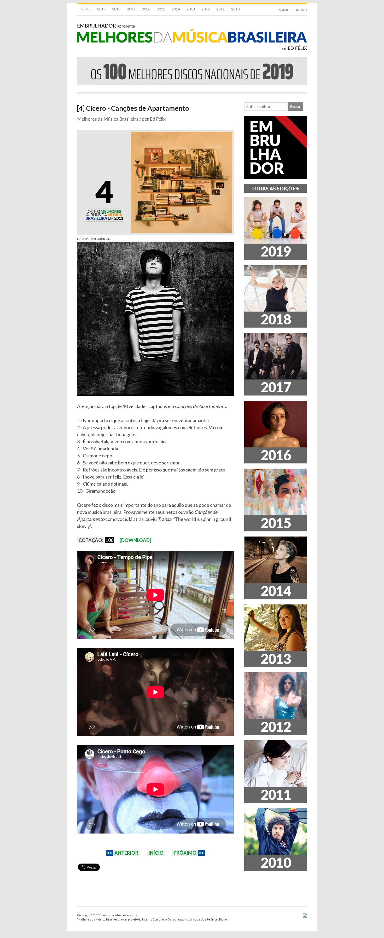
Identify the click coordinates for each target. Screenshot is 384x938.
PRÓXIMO (185, 853)
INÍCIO (156, 853)
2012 (205, 9)
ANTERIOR (126, 853)
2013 (191, 9)
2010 (235, 9)
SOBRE (284, 10)
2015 (161, 9)
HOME (85, 9)
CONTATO (299, 10)
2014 (176, 9)
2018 (116, 9)
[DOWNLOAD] (135, 540)
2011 (220, 9)
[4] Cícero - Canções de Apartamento (133, 108)
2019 (101, 9)
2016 (146, 9)
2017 (131, 9)
